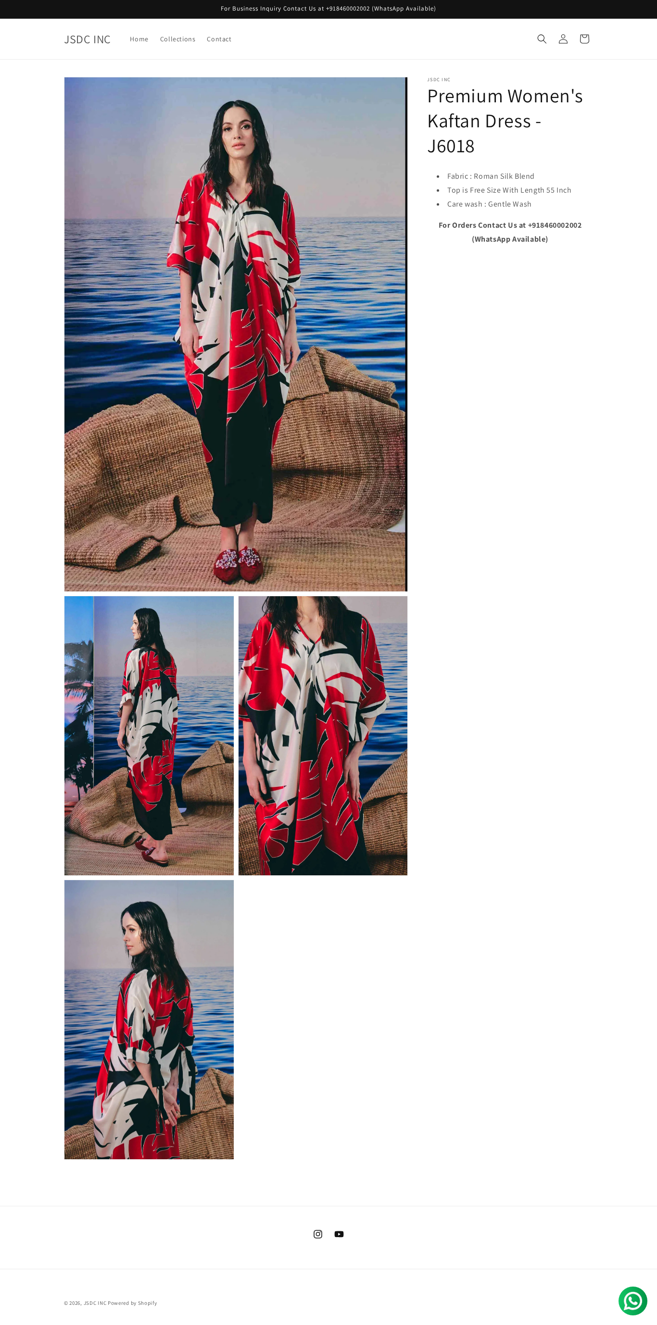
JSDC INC (95, 1303)
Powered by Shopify (132, 1303)
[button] (542, 38)
